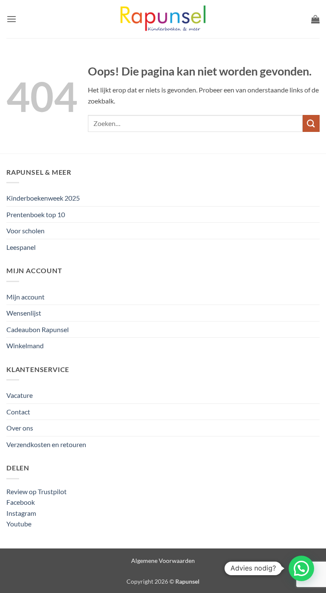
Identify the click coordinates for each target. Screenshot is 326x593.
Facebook (20, 502)
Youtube (18, 524)
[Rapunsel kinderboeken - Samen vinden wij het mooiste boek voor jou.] (163, 19)
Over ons (19, 428)
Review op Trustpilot (36, 491)
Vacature (19, 395)
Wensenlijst (23, 313)
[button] (11, 18)
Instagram (21, 513)
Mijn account (25, 297)
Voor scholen (25, 231)
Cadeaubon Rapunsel (37, 329)
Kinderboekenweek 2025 (43, 198)
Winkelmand (25, 345)
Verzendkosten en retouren (46, 444)
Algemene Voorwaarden (163, 560)
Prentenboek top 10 (35, 214)
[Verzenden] (311, 123)
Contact (18, 412)
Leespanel (21, 247)
